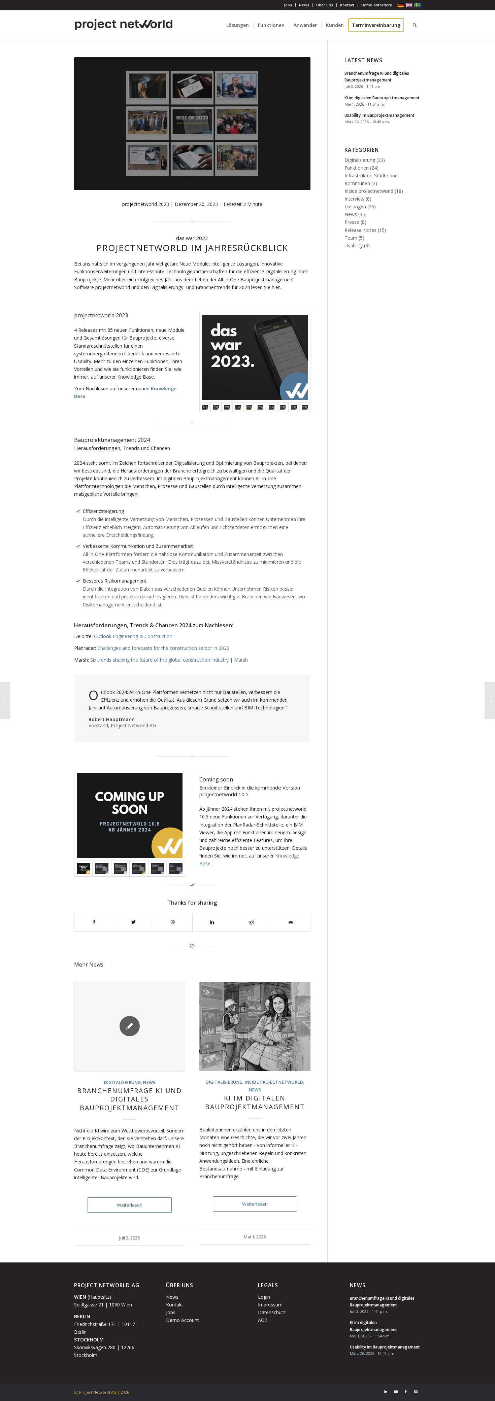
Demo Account (182, 1320)
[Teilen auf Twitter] (133, 922)
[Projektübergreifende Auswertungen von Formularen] (120, 868)
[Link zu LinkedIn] (386, 1392)
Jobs (288, 4)
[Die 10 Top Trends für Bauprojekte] (5, 700)
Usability (353, 245)
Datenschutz (272, 1312)
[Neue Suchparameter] (282, 407)
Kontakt (347, 4)
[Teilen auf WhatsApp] (172, 922)
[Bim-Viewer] (176, 868)
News (304, 4)
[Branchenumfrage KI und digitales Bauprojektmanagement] (129, 1027)
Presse (351, 222)
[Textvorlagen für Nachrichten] (139, 868)
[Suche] (414, 25)
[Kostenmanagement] (216, 407)
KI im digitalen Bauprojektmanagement (255, 1102)
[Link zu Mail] (416, 1392)
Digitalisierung (122, 1082)
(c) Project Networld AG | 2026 (101, 1392)
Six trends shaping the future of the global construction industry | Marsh (169, 660)
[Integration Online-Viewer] (304, 407)
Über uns (324, 4)
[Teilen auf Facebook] (94, 922)
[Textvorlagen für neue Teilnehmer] (249, 407)
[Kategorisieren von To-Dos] (271, 407)
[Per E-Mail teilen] (290, 922)
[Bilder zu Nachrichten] (260, 407)
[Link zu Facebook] (406, 1392)
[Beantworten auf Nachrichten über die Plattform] (227, 407)
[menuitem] (288, 5)
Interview (354, 199)
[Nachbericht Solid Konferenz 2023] (490, 700)
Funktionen (356, 168)
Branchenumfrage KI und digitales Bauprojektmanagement (129, 1099)
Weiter (300, 1082)
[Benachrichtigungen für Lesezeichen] (293, 407)
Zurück (84, 1082)
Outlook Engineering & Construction (133, 636)
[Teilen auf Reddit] (251, 922)
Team (350, 238)
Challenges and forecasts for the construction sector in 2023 (163, 648)
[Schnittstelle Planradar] (157, 868)
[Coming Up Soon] (129, 815)
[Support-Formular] (238, 407)
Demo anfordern (376, 4)
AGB (263, 1320)
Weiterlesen (129, 1205)
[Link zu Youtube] (396, 1392)
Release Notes (360, 230)
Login (264, 1297)
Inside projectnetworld (273, 1082)
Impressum (270, 1304)
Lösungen (355, 206)
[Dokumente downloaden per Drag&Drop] (102, 868)
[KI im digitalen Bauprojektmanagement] (254, 1027)
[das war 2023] (254, 357)
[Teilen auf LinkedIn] (212, 922)
